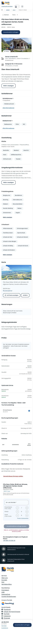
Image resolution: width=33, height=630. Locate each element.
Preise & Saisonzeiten (22, 518)
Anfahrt (25, 295)
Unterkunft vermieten (7, 6)
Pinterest (7, 618)
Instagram (7, 616)
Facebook (7, 609)
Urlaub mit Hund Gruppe (12, 611)
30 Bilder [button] (6, 51)
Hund (6, 514)
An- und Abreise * (11, 502)
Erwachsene (8, 507)
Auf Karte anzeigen (12, 295)
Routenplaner (7, 291)
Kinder (7, 511)
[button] (16, 45)
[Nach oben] (29, 619)
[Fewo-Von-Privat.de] (16, 603)
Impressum (5, 590)
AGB (2, 592)
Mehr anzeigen (8, 86)
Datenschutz (5, 594)
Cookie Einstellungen (8, 596)
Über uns (4, 578)
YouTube (6, 614)
